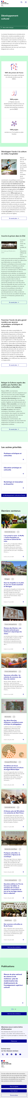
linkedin (7, 1054)
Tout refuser (14, 1091)
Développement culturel (9, 17)
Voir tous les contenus (14, 947)
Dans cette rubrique (8, 27)
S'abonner (14, 1041)
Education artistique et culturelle (12, 468)
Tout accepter (14, 1086)
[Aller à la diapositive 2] (13, 1009)
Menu (25, 2)
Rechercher (21, 2)
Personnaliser (14, 1095)
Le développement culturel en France (14, 495)
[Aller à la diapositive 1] (12, 1009)
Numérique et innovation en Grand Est (13, 483)
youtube (20, 1054)
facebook (11, 1054)
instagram (15, 1054)
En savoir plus (13, 218)
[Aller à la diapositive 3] (15, 1009)
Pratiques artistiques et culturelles (13, 454)
